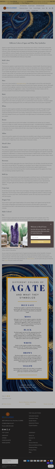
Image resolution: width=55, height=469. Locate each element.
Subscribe (40, 241)
